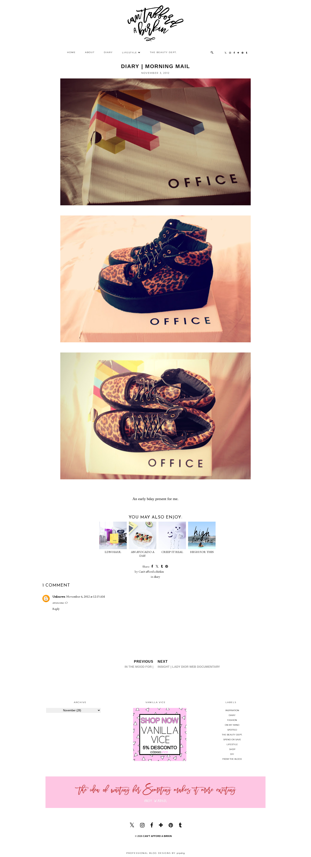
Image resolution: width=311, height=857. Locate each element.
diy (232, 754)
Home (71, 52)
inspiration (232, 710)
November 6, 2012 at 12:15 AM (85, 596)
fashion (232, 720)
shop (232, 749)
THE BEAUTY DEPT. (163, 52)
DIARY (108, 52)
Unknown (58, 596)
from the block (232, 759)
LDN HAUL (113, 552)
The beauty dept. (232, 734)
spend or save (232, 739)
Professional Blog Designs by (155, 853)
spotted (232, 729)
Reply (56, 609)
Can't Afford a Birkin (157, 836)
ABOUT (90, 52)
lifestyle (232, 744)
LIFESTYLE (129, 52)
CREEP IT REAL (172, 552)
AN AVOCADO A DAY (142, 554)
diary (157, 577)
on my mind (232, 725)
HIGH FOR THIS (202, 552)
